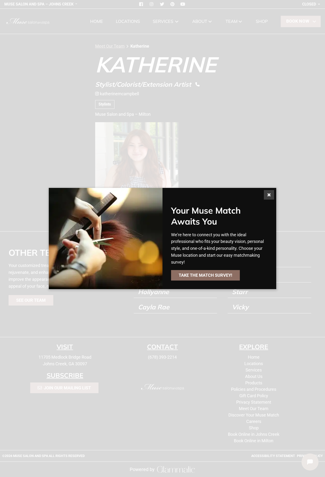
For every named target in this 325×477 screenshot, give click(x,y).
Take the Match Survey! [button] (205, 275)
